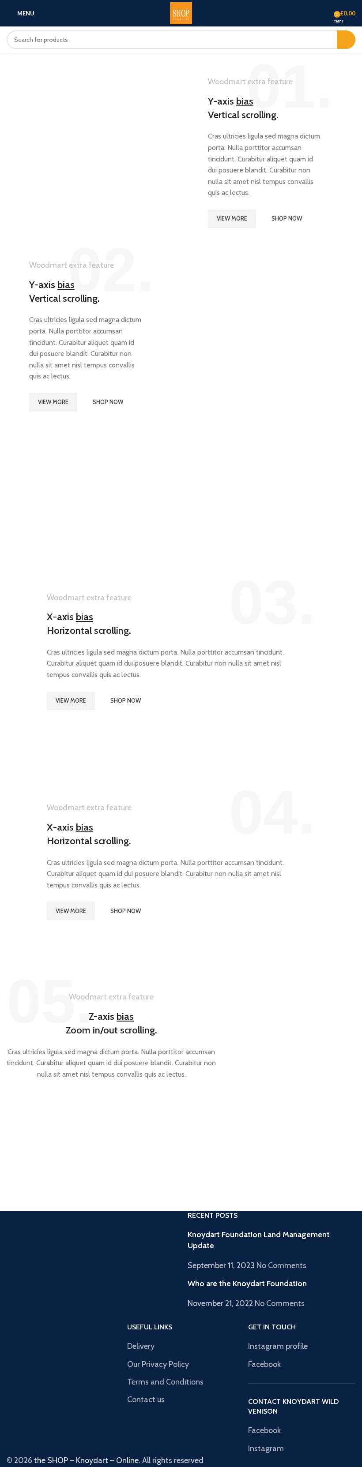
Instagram (266, 1448)
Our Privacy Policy (158, 1364)
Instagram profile (278, 1346)
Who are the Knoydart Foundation (247, 1283)
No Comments (281, 1265)
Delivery (141, 1346)
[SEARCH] (346, 39)
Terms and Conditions (165, 1382)
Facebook (264, 1364)
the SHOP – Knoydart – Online (86, 1460)
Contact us (146, 1399)
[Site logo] (181, 12)
